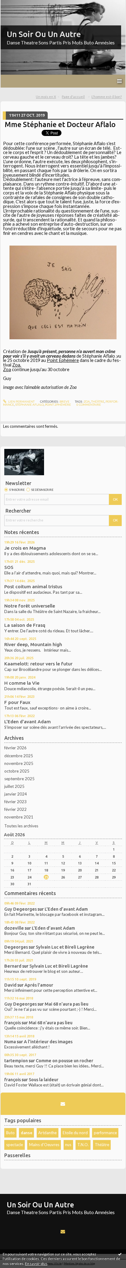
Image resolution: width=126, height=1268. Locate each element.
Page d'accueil (73, 97)
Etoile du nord (75, 1132)
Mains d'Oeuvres (44, 1144)
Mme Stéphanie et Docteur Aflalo (60, 124)
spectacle (14, 1144)
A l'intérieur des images (48, 1041)
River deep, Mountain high (33, 644)
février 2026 (15, 747)
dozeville (14, 928)
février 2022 (15, 809)
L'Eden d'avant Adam (27, 721)
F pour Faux (17, 702)
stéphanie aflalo (29, 404)
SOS (8, 567)
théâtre (97, 401)
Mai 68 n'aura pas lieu (66, 1003)
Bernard (12, 966)
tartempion (16, 1060)
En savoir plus (36, 1263)
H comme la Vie (21, 683)
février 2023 (15, 801)
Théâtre (102, 1144)
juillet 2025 (14, 786)
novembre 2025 (18, 763)
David (10, 985)
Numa (10, 1041)
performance (105, 1132)
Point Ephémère (63, 360)
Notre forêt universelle (29, 605)
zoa (87, 401)
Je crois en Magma (25, 548)
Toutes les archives (21, 825)
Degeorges (16, 947)
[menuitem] (48, 97)
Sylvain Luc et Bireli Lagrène (65, 947)
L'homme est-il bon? (106, 97)
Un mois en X (46, 97)
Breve (64, 401)
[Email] (63, 1104)
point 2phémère (58, 404)
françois (12, 1022)
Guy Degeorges (20, 909)
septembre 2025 (19, 778)
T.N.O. (83, 1144)
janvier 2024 (15, 794)
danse (26, 1132)
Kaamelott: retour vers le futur (38, 663)
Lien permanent (21, 401)
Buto (10, 1132)
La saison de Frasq (24, 625)
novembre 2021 (18, 817)
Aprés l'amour (38, 985)
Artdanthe (47, 1132)
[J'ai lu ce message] (119, 1253)
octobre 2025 (16, 771)
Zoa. (16, 364)
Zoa (7, 369)
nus (68, 1144)
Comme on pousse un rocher (64, 1060)
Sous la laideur (43, 1079)
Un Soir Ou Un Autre (44, 34)
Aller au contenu (16, 4)
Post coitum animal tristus (33, 586)
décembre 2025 (18, 755)
